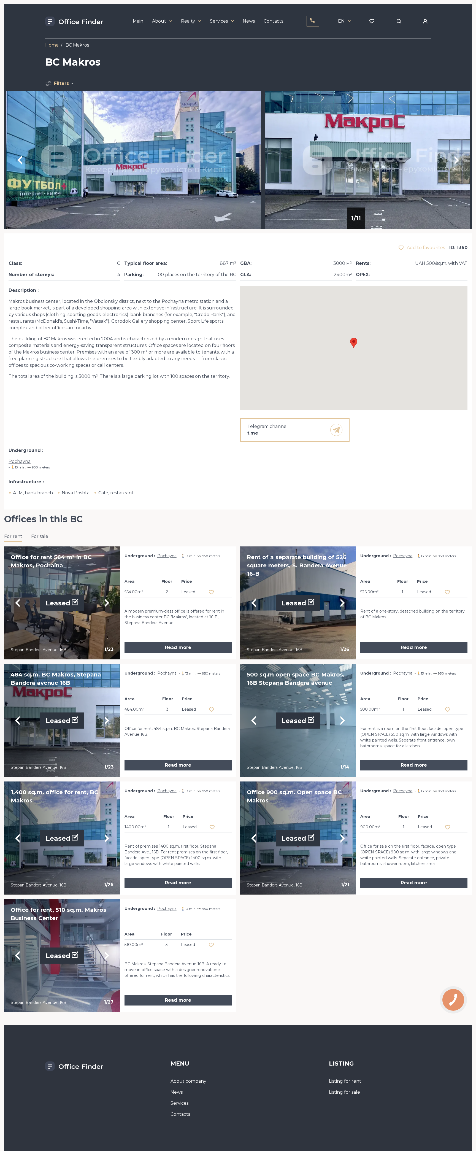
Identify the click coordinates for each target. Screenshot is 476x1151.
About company (188, 1081)
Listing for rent (345, 1081)
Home (52, 45)
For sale (39, 536)
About (159, 21)
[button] (353, 343)
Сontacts (180, 1114)
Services (219, 21)
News (249, 21)
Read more (178, 647)
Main (138, 21)
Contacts (273, 21)
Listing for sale (344, 1092)
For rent (13, 536)
